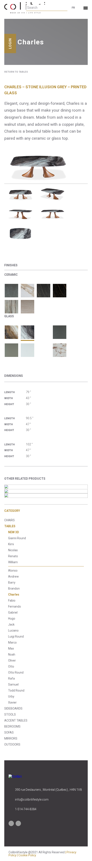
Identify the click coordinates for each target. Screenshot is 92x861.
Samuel (13, 684)
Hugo (11, 618)
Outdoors (12, 744)
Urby (11, 696)
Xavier (12, 702)
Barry (11, 582)
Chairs (9, 520)
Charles (13, 594)
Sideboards (13, 708)
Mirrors (10, 738)
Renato (13, 556)
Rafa (11, 678)
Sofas (9, 732)
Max (11, 648)
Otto (11, 666)
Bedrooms (12, 726)
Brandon (14, 588)
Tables (9, 526)
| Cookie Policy (26, 855)
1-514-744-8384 (25, 809)
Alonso (13, 570)
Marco (12, 642)
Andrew (13, 576)
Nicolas (13, 550)
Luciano (13, 630)
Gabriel (13, 612)
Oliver (12, 660)
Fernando (14, 606)
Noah (11, 654)
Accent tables (15, 720)
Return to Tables (16, 71)
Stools (10, 714)
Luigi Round (16, 636)
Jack (11, 624)
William (13, 562)
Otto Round (16, 672)
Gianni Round (17, 538)
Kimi (11, 544)
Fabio (11, 600)
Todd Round (16, 690)
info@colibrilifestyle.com (32, 799)
